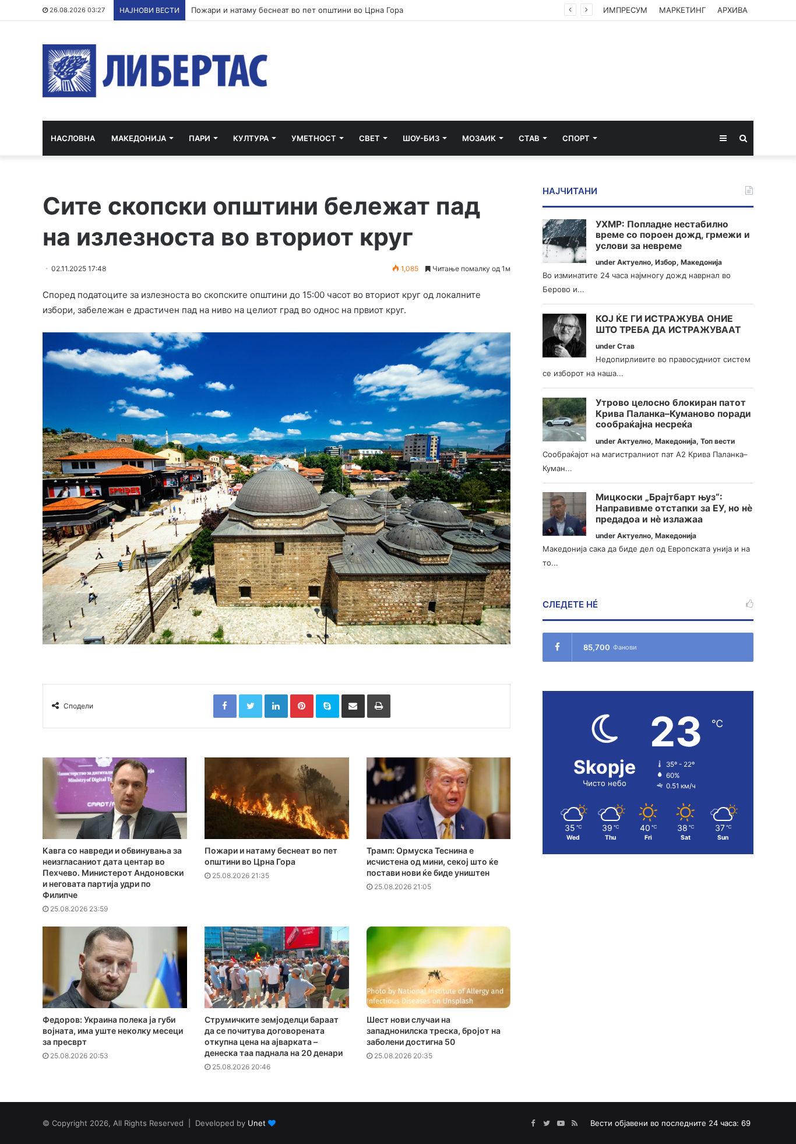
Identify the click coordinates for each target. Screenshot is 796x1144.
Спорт (576, 138)
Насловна (73, 138)
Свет (369, 138)
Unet (257, 1123)
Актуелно (634, 262)
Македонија (138, 138)
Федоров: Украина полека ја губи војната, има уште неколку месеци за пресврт (113, 1031)
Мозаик (479, 138)
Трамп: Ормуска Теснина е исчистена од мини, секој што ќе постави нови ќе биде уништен (432, 861)
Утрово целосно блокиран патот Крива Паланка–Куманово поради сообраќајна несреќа (673, 414)
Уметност (313, 138)
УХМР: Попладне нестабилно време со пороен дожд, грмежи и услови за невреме (673, 235)
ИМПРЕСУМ (625, 10)
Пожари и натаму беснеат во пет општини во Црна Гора (297, 10)
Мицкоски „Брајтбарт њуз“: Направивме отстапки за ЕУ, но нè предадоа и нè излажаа (674, 508)
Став (529, 138)
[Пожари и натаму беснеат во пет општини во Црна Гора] (277, 798)
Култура (251, 138)
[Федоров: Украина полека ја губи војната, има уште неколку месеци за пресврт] (115, 967)
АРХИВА (732, 10)
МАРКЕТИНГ (682, 10)
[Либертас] (155, 70)
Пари (199, 138)
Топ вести (717, 441)
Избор (666, 262)
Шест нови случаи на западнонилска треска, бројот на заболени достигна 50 (434, 1031)
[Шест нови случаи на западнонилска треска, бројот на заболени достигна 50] (439, 967)
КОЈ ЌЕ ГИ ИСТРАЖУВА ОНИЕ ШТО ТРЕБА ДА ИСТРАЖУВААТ (668, 324)
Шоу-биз (421, 138)
